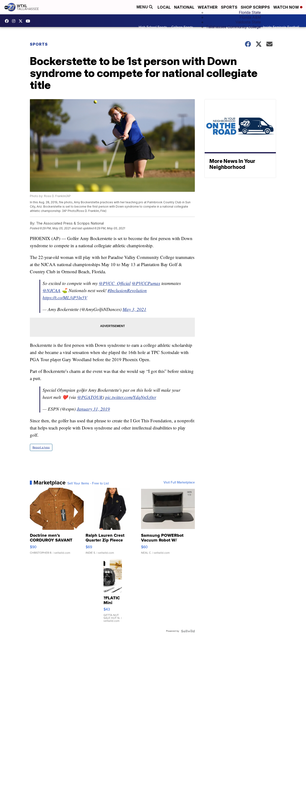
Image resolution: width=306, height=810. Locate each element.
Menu (143, 7)
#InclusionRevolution (127, 290)
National (184, 7)
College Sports (182, 27)
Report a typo (41, 447)
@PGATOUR (90, 397)
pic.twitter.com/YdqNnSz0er (130, 397)
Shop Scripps (255, 7)
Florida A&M (250, 17)
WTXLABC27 (8, 21)
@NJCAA (51, 290)
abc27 (22, 21)
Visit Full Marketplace (179, 482)
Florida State (250, 12)
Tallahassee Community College (233, 26)
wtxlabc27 (15, 21)
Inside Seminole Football (281, 27)
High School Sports (153, 27)
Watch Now (286, 7)
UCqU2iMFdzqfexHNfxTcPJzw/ (29, 21)
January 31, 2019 (93, 409)
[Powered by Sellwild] (188, 631)
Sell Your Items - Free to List (88, 483)
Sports (229, 7)
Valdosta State (248, 22)
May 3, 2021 (134, 309)
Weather (208, 7)
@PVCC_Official (115, 283)
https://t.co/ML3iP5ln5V (65, 297)
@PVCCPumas (146, 283)
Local (164, 7)
